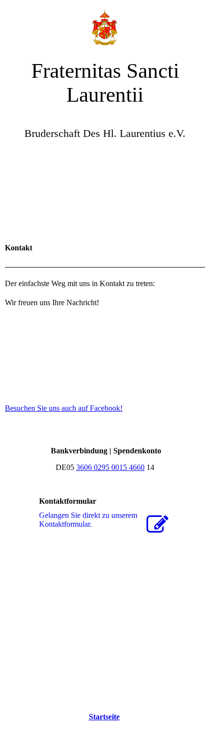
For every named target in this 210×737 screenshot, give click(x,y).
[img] (105, 24)
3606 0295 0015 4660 (110, 467)
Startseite (104, 717)
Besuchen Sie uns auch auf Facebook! (64, 408)
